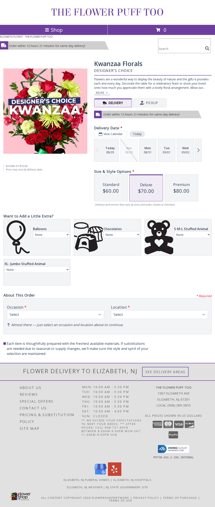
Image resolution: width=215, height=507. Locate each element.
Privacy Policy (146, 498)
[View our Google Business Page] (100, 475)
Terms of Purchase (180, 498)
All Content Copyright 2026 (66, 498)
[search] (207, 48)
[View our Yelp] (114, 475)
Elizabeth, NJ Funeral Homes (87, 480)
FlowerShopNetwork (110, 498)
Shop (57, 29)
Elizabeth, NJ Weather (84, 487)
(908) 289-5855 (179, 405)
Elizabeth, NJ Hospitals (132, 480)
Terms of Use (120, 500)
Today (137, 134)
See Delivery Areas (165, 371)
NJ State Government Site (127, 487)
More (100, 93)
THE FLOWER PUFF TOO (107, 12)
